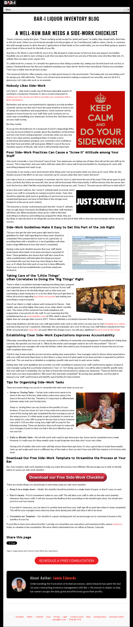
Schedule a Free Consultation (66, 561)
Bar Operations (51, 551)
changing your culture (115, 323)
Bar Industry (29, 551)
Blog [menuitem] (88, 617)
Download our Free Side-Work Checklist (66, 477)
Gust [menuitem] (48, 617)
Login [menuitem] (65, 617)
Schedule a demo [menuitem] (116, 617)
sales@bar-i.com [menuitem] (59, 619)
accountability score (36, 316)
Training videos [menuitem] (99, 617)
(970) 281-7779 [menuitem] (75, 619)
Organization (18, 551)
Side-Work (39, 551)
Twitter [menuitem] (30, 617)
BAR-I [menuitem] (10, 617)
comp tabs (33, 329)
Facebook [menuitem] (20, 617)
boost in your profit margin (107, 329)
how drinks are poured (44, 296)
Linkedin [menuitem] (39, 617)
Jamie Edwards (64, 577)
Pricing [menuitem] (57, 617)
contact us (117, 524)
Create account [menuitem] (76, 617)
